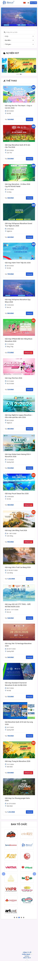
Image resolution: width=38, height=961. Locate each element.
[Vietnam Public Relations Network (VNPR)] (11, 889)
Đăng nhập (33, 2)
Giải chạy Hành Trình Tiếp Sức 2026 (18, 263)
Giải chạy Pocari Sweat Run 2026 (16, 493)
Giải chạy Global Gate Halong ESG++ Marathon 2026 (18, 455)
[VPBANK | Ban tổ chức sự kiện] (27, 867)
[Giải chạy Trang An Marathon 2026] (22, 65)
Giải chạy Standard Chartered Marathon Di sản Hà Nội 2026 (16, 684)
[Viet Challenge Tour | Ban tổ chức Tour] (27, 889)
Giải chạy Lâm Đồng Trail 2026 (16, 530)
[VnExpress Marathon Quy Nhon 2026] (19, 17)
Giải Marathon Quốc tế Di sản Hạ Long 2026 (19, 723)
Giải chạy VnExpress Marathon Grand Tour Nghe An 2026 (18, 224)
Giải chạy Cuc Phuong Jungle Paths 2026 (17, 799)
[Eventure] (27, 834)
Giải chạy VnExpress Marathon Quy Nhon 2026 (17, 300)
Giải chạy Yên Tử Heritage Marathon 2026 (18, 644)
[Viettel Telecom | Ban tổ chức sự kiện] (11, 867)
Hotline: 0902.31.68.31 (27, 957)
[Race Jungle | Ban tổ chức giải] (27, 878)
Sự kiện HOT (12, 53)
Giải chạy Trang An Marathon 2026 (17, 761)
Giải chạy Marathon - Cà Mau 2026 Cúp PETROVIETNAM (17, 185)
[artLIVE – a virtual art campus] (11, 911)
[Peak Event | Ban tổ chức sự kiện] (11, 878)
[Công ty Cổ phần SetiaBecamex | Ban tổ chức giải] (11, 845)
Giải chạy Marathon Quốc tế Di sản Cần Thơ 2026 (17, 146)
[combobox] (18, 36)
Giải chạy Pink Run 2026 (13, 378)
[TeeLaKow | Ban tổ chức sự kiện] (27, 900)
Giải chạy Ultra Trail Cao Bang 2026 (18, 567)
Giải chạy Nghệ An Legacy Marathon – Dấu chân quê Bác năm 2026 (19, 416)
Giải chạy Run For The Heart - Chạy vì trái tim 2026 (18, 106)
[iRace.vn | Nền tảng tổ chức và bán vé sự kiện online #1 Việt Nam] (27, 845)
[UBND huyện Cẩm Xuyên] (27, 856)
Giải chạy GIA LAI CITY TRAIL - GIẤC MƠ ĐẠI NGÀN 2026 (18, 605)
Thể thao (11, 81)
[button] (3, 17)
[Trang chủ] (8, 3)
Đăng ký (29, 119)
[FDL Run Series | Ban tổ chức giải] (11, 856)
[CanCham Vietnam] (11, 900)
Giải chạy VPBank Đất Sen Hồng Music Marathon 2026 (18, 340)
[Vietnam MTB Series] (11, 834)
